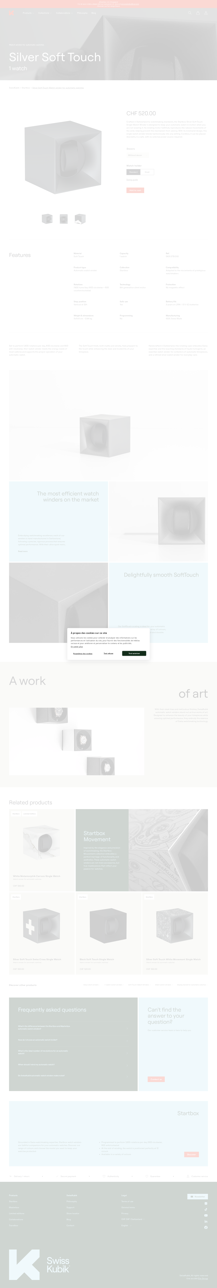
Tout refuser (108, 653)
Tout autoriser (134, 653)
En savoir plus (77, 646)
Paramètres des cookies (82, 654)
